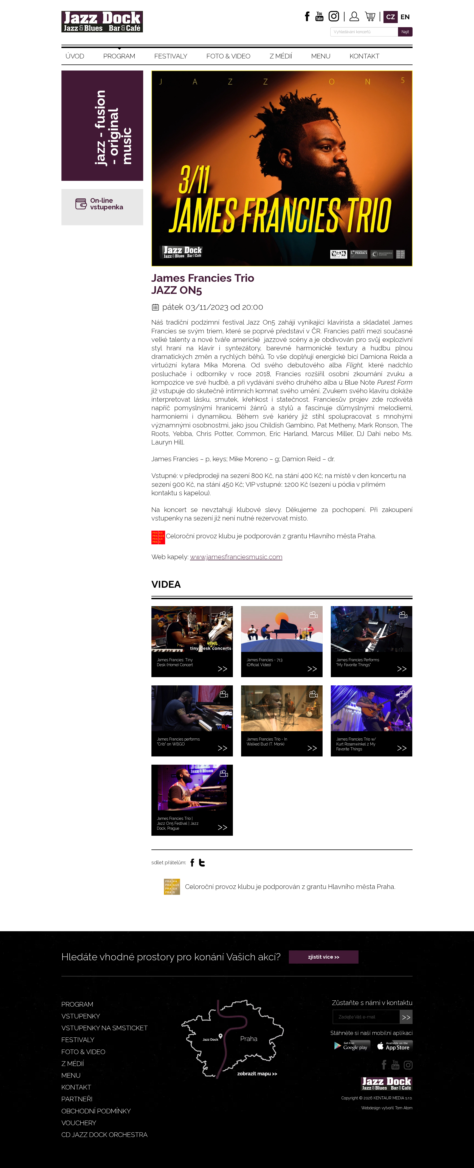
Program (119, 56)
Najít (405, 32)
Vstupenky (80, 1016)
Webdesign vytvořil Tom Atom (387, 1108)
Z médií (281, 56)
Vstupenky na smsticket (104, 1028)
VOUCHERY (78, 1123)
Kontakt (365, 56)
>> (406, 1016)
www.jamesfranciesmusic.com (236, 557)
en (405, 17)
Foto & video (228, 56)
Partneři (76, 1099)
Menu (321, 56)
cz (390, 17)
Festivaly (170, 56)
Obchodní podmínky (96, 1111)
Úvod (75, 56)
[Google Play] (351, 1045)
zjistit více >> (323, 957)
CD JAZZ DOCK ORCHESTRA (104, 1135)
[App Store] (393, 1045)
